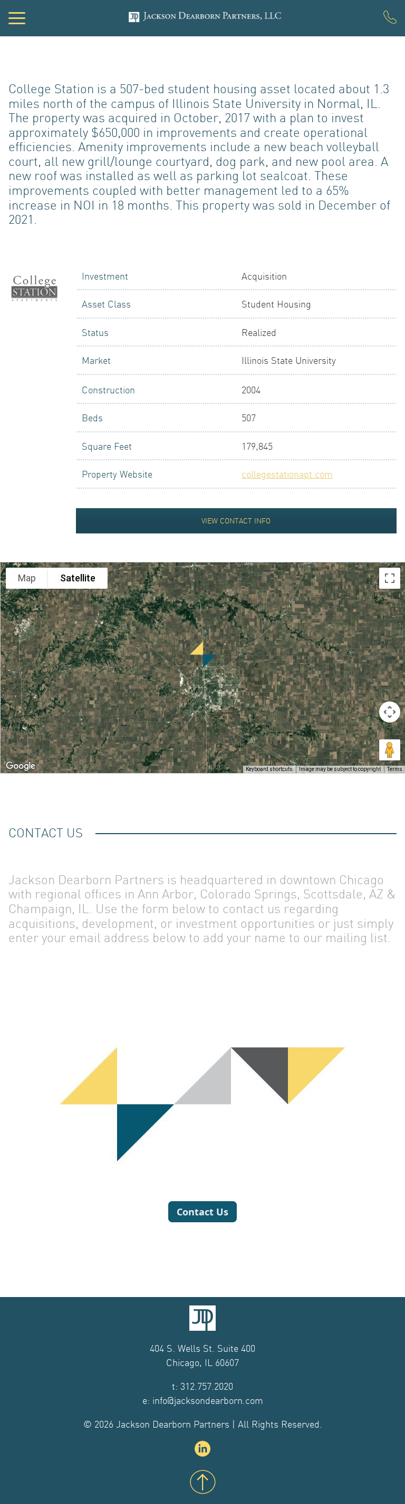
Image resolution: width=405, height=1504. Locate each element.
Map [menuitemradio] (27, 577)
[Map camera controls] (389, 712)
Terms (394, 769)
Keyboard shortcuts (269, 769)
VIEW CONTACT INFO (236, 521)
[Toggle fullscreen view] (389, 578)
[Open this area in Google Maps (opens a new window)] (20, 766)
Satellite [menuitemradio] (77, 577)
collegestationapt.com (287, 474)
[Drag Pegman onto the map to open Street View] (389, 749)
